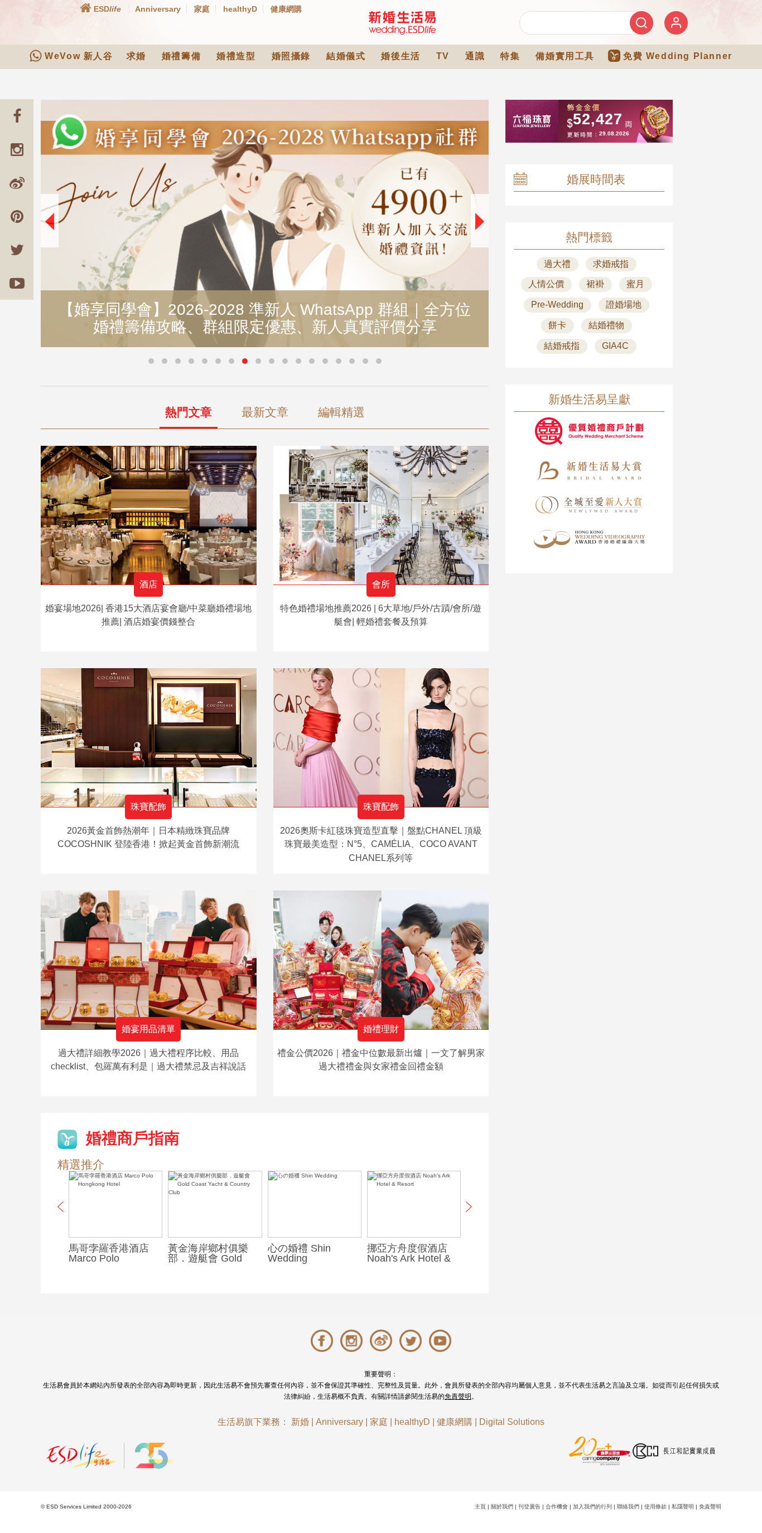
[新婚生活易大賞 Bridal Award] (589, 470)
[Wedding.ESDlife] (402, 23)
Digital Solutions (511, 1422)
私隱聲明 (683, 1506)
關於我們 (502, 1506)
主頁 (480, 1506)
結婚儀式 (345, 56)
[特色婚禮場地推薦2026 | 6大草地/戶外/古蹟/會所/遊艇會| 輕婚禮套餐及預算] (381, 515)
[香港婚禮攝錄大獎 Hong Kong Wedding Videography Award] (589, 539)
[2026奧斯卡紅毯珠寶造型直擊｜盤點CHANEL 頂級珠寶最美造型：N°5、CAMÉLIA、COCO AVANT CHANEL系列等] (381, 737)
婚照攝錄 (291, 56)
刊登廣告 (529, 1506)
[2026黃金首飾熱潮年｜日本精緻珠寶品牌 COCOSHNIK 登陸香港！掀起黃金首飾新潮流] (149, 737)
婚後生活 (400, 56)
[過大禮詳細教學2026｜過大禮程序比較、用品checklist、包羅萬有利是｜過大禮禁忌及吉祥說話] (149, 959)
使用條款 (655, 1506)
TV (443, 56)
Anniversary (158, 8)
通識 (475, 56)
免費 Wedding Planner (677, 56)
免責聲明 (458, 1396)
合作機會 (557, 1506)
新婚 (300, 1422)
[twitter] (16, 249)
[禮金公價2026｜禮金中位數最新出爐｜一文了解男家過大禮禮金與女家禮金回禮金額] (381, 959)
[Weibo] (16, 182)
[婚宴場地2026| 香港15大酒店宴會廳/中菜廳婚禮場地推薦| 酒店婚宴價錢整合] (149, 515)
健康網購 (286, 8)
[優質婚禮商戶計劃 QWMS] (589, 431)
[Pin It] (16, 216)
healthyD (240, 8)
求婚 (136, 56)
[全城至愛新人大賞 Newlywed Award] (589, 505)
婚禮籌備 (181, 56)
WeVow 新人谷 (79, 56)
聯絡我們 (628, 1506)
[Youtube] (16, 283)
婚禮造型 (235, 56)
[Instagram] (16, 149)
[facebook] (16, 116)
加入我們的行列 (592, 1506)
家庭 (202, 8)
